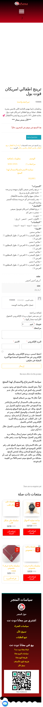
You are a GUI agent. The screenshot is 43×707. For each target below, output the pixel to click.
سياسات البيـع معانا (21, 654)
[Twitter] (29, 703)
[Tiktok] (13, 703)
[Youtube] (24, 703)
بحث (24, 18)
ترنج (11, 148)
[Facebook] (35, 703)
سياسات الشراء (21, 626)
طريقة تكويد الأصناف (21, 661)
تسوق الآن (21, 631)
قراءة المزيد (11, 578)
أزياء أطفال (13, 145)
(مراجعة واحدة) (23, 101)
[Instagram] (18, 703)
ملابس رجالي (22, 148)
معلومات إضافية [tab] (14, 158)
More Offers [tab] (13, 164)
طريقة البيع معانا (22, 658)
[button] (21, 11)
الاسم (16, 341)
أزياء (18, 145)
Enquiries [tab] (32, 178)
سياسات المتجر (21, 599)
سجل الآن (21, 665)
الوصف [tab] (32, 158)
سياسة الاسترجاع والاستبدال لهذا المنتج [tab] (19, 171)
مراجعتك (36, 328)
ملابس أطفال (32, 148)
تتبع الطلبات (21, 637)
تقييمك (37, 324)
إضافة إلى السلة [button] (32, 532)
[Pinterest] (8, 703)
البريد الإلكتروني (33, 341)
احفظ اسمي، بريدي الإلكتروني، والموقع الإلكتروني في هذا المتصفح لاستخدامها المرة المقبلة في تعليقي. (22, 357)
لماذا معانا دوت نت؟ (21, 650)
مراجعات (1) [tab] (31, 164)
